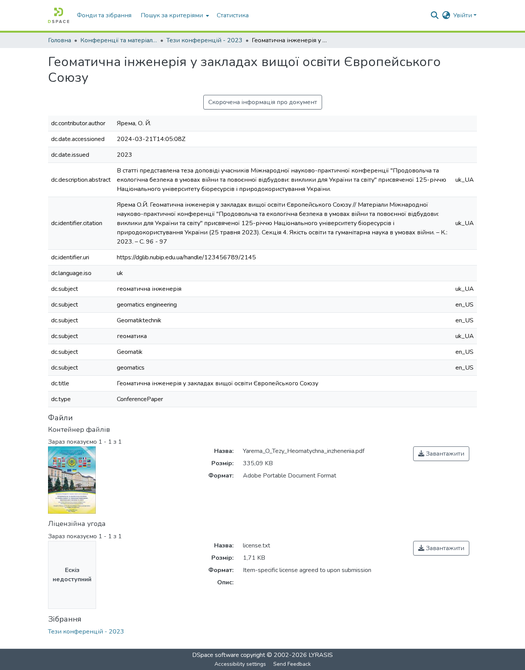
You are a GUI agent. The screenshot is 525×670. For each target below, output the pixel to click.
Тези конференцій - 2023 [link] (204, 40)
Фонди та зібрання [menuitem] (104, 15)
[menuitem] (174, 15)
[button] (58, 15)
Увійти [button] (463, 15)
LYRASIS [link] (321, 655)
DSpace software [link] (215, 655)
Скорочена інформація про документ (262, 102)
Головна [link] (59, 40)
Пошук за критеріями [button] (172, 15)
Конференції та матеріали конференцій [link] (118, 40)
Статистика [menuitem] (233, 15)
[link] (441, 453)
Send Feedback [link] (292, 664)
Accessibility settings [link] (240, 664)
